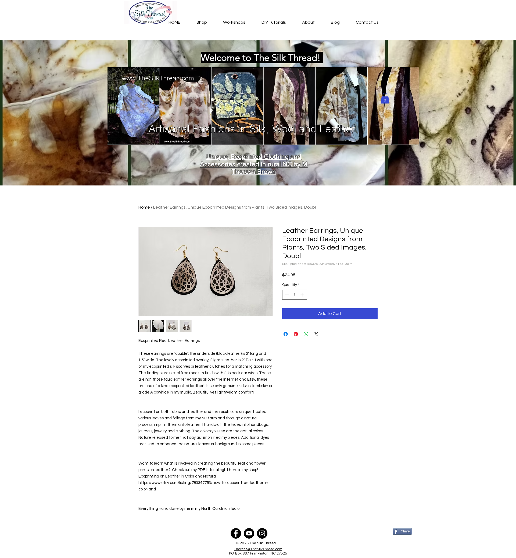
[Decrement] (286, 294)
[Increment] (302, 294)
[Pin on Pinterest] (296, 334)
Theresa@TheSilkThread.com (258, 549)
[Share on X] (316, 334)
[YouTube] (249, 533)
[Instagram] (262, 533)
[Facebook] (236, 533)
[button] (385, 98)
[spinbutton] (294, 294)
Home (144, 207)
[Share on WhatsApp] (306, 334)
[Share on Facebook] (285, 334)
